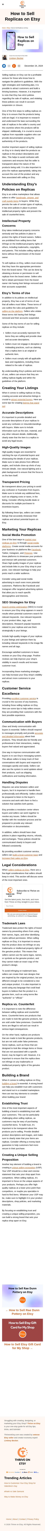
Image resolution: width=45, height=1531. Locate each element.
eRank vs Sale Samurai (14, 1491)
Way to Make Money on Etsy (16, 1497)
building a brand (9, 1083)
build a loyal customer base (25, 855)
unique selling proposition (23, 1167)
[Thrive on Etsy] (22, 4)
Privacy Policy (33, 1519)
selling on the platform (12, 311)
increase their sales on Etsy (15, 858)
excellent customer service (23, 698)
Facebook (36, 549)
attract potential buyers (21, 399)
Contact (22, 1519)
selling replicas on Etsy (18, 870)
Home (4, 28)
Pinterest (28, 553)
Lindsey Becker (16, 58)
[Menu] (3, 4)
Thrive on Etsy (33, 1423)
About (15, 1519)
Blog (8, 28)
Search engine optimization (14, 607)
